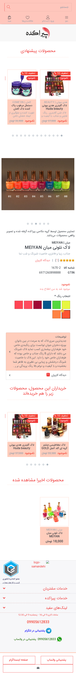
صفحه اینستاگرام (19, 660)
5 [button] (45, 136)
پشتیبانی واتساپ (57, 660)
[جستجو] (8, 7)
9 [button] (29, 136)
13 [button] (13, 136)
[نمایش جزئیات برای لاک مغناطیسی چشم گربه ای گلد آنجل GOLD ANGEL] (54, 426)
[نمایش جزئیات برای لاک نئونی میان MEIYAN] (54, 511)
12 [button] (17, 136)
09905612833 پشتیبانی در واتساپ (35, 639)
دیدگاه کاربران (42, 260)
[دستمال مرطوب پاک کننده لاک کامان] (21, 84)
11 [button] (21, 136)
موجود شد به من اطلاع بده (55, 289)
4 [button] (49, 136)
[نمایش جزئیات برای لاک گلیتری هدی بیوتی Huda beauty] (54, 84)
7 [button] (37, 136)
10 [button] (25, 136)
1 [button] (62, 136)
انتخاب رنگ (63, 296)
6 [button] (41, 136)
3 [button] (53, 136)
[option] (54, 97)
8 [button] (33, 136)
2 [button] (57, 136)
